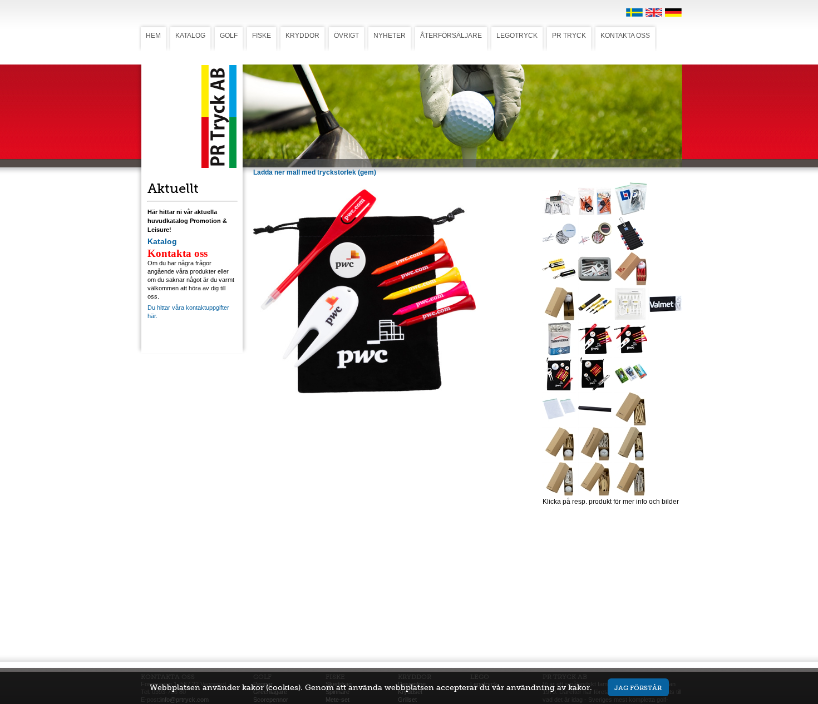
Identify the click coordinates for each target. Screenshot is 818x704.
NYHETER (389, 35)
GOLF (229, 35)
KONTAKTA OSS (625, 35)
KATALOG (190, 35)
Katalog (162, 241)
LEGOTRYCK (517, 35)
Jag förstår (638, 687)
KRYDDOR (302, 35)
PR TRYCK (569, 35)
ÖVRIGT (346, 35)
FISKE (261, 35)
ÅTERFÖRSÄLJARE (451, 35)
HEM (153, 35)
